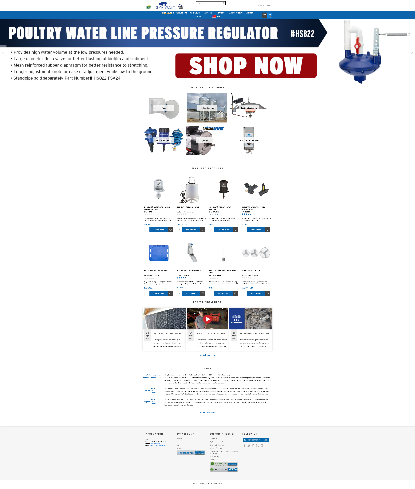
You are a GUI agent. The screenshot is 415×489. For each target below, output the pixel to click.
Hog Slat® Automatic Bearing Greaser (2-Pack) (157, 208)
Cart (178, 445)
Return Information (216, 448)
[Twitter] (249, 445)
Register (261, 5)
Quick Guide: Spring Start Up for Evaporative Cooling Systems (168, 333)
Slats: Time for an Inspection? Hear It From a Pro (212, 333)
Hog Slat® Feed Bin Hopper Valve (190, 271)
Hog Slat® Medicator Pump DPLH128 (220, 208)
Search (223, 3)
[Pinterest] (253, 445)
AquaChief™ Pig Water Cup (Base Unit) (222, 272)
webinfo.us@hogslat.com (159, 445)
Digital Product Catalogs (218, 442)
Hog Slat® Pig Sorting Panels (157, 271)
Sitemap (212, 460)
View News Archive (207, 412)
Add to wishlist (170, 229)
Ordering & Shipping (217, 445)
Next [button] (412, 51)
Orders (179, 439)
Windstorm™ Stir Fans (251, 271)
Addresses (180, 442)
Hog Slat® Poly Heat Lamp (188, 207)
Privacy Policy (214, 456)
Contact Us (213, 439)
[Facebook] (244, 445)
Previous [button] (3, 51)
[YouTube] (257, 445)
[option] (207, 51)
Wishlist (180, 448)
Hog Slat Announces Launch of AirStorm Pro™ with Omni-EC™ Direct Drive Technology (197, 375)
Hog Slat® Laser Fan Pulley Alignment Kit (253, 208)
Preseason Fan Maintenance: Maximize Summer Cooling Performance (255, 333)
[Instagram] (262, 445)
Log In (268, 5)
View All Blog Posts (207, 355)
